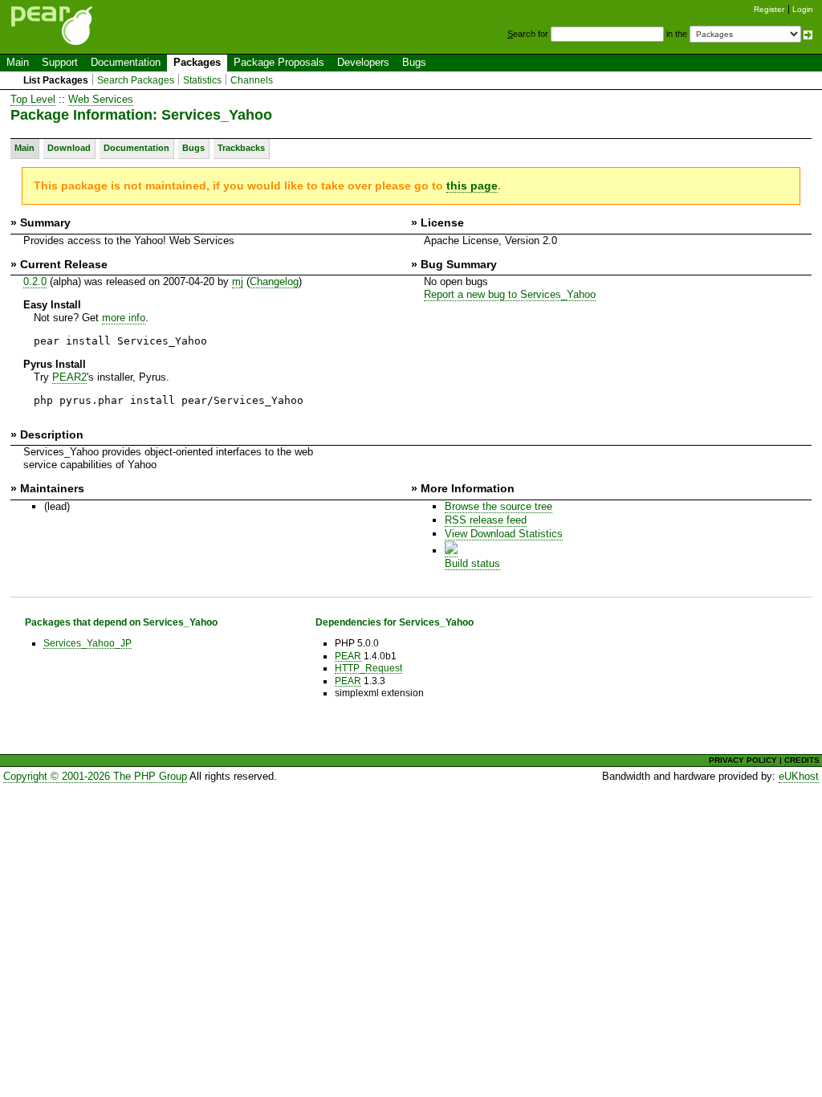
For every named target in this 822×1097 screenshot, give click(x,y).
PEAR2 (69, 377)
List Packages (55, 80)
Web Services (100, 99)
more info (123, 318)
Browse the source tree (498, 506)
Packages (197, 62)
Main (17, 62)
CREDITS (802, 760)
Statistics (202, 80)
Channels (251, 80)
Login (802, 9)
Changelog (274, 281)
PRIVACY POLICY (743, 760)
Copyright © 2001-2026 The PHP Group (95, 776)
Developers (363, 62)
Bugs (414, 62)
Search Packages (135, 80)
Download (69, 148)
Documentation (126, 62)
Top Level (32, 99)
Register (769, 9)
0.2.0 (35, 281)
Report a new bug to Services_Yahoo (510, 294)
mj (237, 281)
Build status (472, 563)
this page (472, 185)
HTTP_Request (368, 668)
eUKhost (799, 776)
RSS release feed (486, 520)
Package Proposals (279, 62)
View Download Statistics (504, 534)
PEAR (348, 655)
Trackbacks (241, 148)
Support (60, 62)
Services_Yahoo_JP (87, 643)
